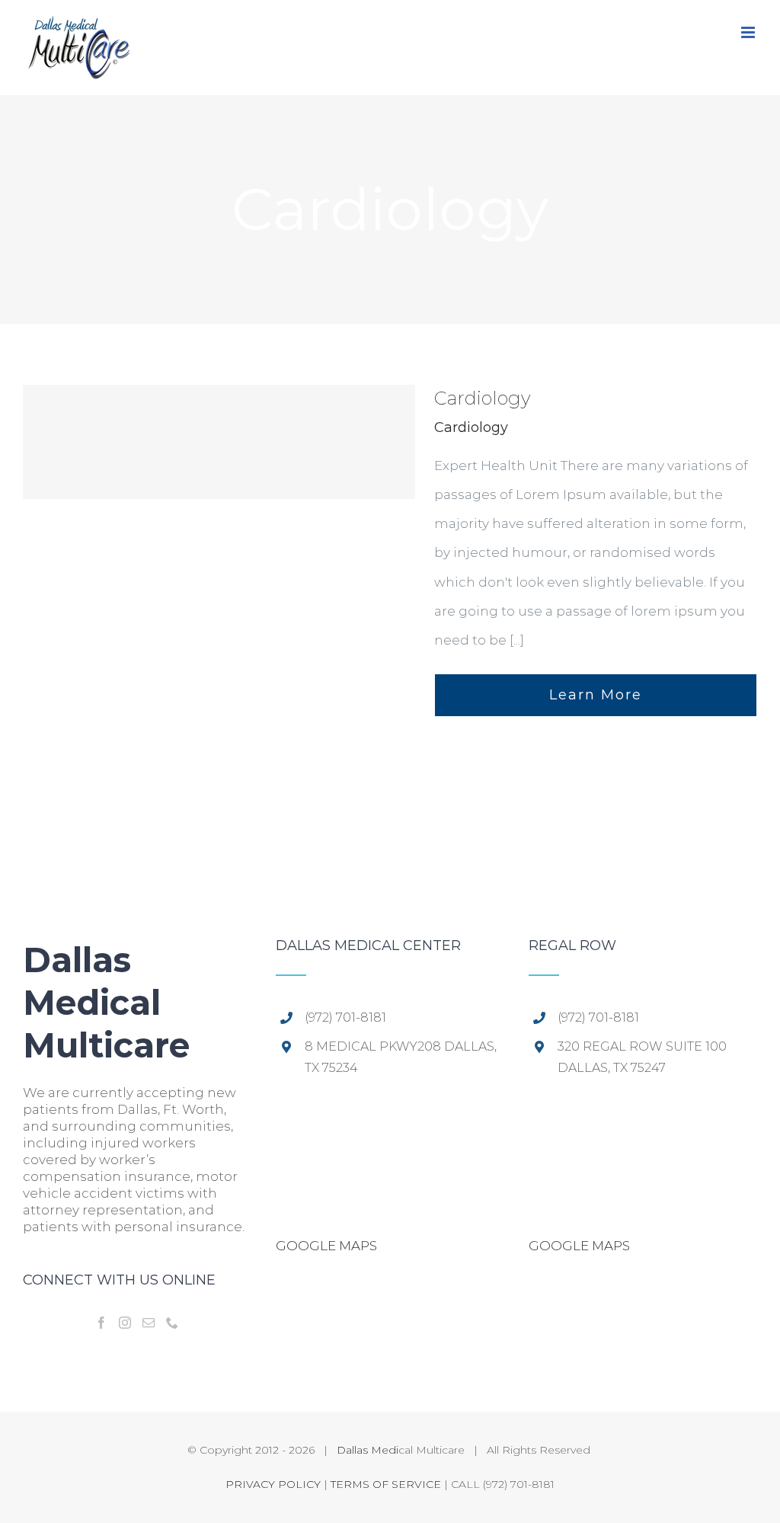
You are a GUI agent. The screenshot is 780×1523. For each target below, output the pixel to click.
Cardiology (482, 398)
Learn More (595, 694)
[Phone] (172, 1323)
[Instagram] (125, 1323)
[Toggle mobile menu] (749, 32)
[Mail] (148, 1323)
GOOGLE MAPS (326, 1245)
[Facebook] (101, 1323)
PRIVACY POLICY (273, 1484)
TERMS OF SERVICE (386, 1484)
